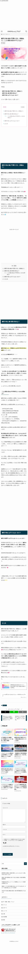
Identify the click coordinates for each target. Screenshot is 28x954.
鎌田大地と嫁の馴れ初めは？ (12, 114)
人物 (4, 913)
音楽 (4, 919)
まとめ (6, 123)
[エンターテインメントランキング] (8, 931)
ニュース (5, 910)
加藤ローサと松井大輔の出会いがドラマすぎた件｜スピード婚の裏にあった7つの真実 (14, 887)
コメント (5, 807)
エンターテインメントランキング (8, 932)
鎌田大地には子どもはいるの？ (12, 120)
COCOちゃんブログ (14, 31)
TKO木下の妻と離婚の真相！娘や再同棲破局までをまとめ (14, 891)
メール (5, 829)
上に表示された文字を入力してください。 (11, 846)
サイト (4, 834)
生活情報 (5, 916)
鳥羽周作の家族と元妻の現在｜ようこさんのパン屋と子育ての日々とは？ (14, 873)
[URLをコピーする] (22, 712)
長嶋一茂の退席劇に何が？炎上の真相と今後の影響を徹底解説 (14, 878)
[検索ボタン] (26, 31)
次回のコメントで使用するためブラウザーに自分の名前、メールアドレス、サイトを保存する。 (14, 840)
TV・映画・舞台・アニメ (8, 901)
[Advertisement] (14, 16)
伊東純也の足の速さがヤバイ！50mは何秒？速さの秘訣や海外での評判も (17, 686)
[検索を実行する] (25, 863)
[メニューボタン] (1, 31)
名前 (4, 824)
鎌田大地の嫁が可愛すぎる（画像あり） (14, 111)
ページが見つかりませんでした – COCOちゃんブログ (14, 695)
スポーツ (4, 705)
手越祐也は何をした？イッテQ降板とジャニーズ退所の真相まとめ (14, 882)
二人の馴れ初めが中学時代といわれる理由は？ (16, 117)
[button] (5, 712)
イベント (5, 904)
